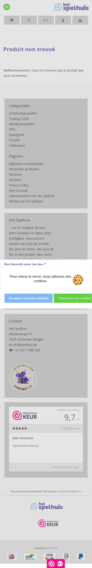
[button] (28, 298)
